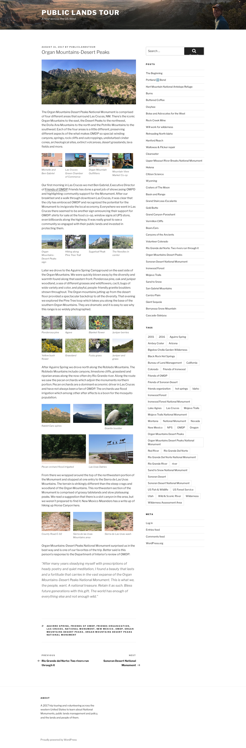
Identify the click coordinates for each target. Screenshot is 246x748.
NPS (170, 427)
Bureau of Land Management (165, 362)
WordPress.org (154, 543)
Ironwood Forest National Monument (169, 401)
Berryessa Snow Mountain (161, 308)
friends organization (113, 626)
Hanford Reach (154, 140)
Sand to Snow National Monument (167, 470)
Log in (149, 523)
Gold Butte (152, 207)
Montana (153, 420)
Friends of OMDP (56, 189)
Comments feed (155, 536)
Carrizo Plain (153, 295)
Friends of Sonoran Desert (163, 382)
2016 (162, 336)
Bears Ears (152, 227)
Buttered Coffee (155, 99)
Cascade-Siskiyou (156, 315)
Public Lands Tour (81, 13)
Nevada (195, 420)
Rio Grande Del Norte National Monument (172, 457)
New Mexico (105, 629)
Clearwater (152, 153)
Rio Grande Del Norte (176, 450)
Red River (153, 450)
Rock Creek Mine (156, 120)
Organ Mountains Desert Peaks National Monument (171, 442)
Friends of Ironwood (174, 369)
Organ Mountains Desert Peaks (166, 433)
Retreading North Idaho (159, 133)
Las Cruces (55, 629)
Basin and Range (155, 194)
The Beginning (154, 73)
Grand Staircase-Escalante (161, 200)
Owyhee (150, 106)
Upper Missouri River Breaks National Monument (174, 160)
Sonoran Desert (157, 476)
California (191, 362)
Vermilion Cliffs (154, 221)
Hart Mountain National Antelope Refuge (169, 86)
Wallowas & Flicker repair (161, 147)
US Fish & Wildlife (158, 489)
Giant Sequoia (154, 301)
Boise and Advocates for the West (165, 113)
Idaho (196, 388)
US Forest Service (183, 489)
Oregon (194, 427)
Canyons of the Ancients (160, 234)
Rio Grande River (157, 463)
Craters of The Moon (158, 187)
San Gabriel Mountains (159, 288)
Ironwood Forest (155, 268)
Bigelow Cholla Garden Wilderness (167, 349)
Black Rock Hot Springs (161, 356)
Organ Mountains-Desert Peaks (164, 254)
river (174, 463)
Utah (150, 496)
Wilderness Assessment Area (165, 502)
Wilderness (192, 496)
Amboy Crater (156, 343)
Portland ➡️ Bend (156, 79)
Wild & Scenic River (169, 496)
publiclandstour (82, 47)
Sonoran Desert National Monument (166, 261)
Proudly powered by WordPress (59, 739)
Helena (150, 167)
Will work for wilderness (159, 126)
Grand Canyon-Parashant (160, 214)
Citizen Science (155, 174)
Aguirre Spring (58, 626)
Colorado (153, 369)
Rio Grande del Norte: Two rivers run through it (172, 248)
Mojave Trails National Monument (167, 414)
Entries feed (153, 529)
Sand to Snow (154, 281)
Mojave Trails (153, 274)
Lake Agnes (155, 408)
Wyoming (151, 180)
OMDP (119, 629)
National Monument (80, 629)
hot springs (181, 388)
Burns (149, 93)
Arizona (173, 343)
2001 (151, 336)
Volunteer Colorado (157, 241)
